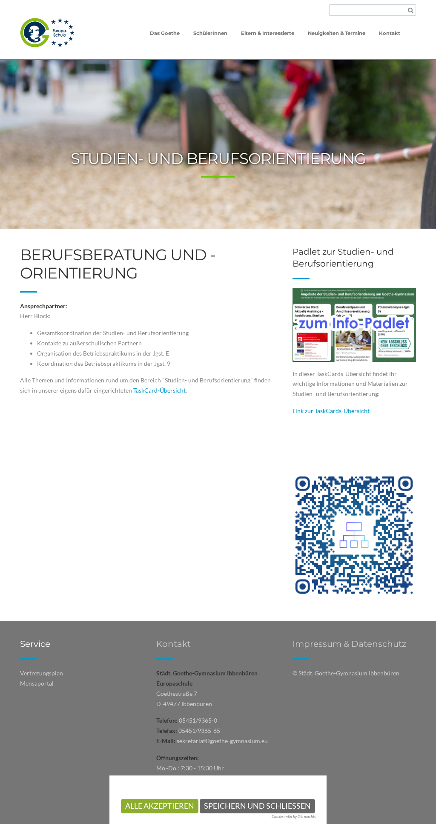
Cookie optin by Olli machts (294, 816)
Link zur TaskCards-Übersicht (331, 410)
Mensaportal (37, 683)
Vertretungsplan (41, 673)
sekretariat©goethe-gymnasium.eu (222, 740)
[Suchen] (410, 10)
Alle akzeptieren (159, 805)
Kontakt (173, 644)
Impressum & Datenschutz (349, 644)
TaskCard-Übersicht (159, 390)
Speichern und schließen (257, 805)
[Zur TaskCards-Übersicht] (354, 323)
